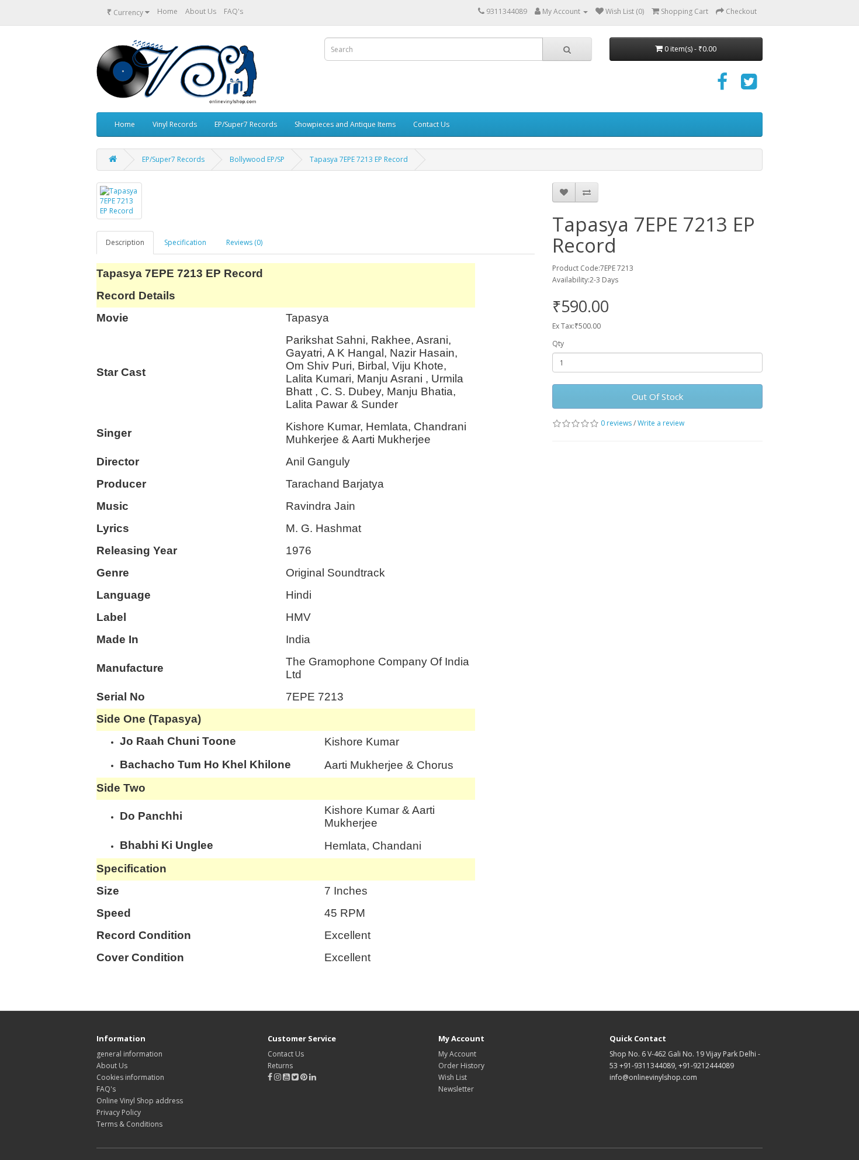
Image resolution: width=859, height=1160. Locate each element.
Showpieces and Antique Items (345, 124)
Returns (280, 1066)
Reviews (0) (244, 242)
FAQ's (233, 11)
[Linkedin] (312, 1077)
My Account (457, 1054)
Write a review (661, 423)
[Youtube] (287, 1077)
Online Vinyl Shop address (139, 1101)
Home (167, 11)
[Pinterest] (303, 1077)
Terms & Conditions (129, 1124)
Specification (185, 242)
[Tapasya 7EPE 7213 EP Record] (119, 200)
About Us (200, 11)
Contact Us (431, 124)
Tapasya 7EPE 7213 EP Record (359, 159)
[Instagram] (278, 1077)
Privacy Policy (118, 1112)
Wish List (452, 1077)
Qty (558, 343)
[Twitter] (749, 86)
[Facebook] (722, 86)
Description (125, 242)
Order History (461, 1066)
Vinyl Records (175, 124)
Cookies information (130, 1077)
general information (129, 1054)
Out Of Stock (657, 396)
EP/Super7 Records (245, 124)
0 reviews (616, 423)
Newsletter (456, 1089)
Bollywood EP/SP (257, 159)
